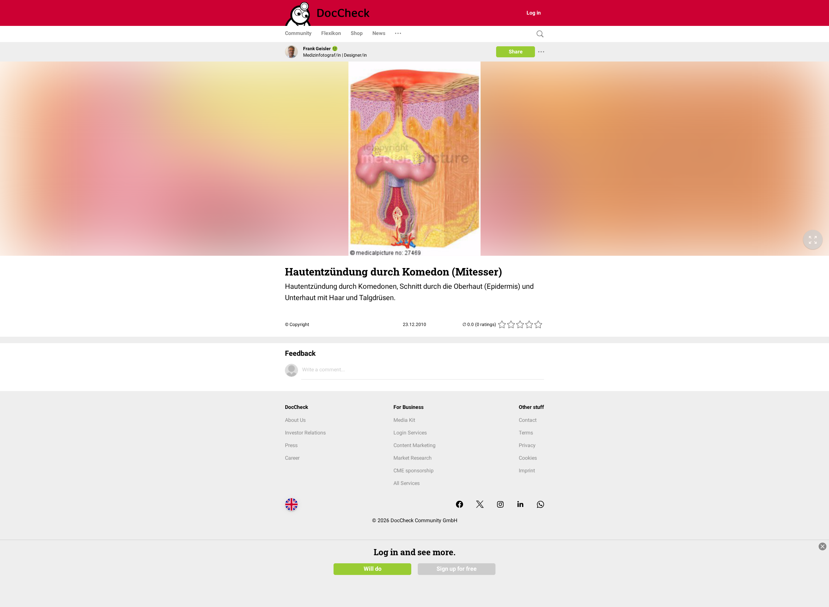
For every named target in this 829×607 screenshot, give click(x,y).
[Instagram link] (500, 505)
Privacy (527, 445)
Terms (526, 433)
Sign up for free (457, 569)
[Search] (538, 34)
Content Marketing (414, 445)
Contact (528, 420)
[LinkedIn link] (520, 505)
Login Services (410, 433)
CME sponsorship (413, 470)
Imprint (527, 470)
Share (516, 52)
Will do (372, 569)
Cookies (528, 458)
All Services (406, 483)
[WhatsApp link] (540, 505)
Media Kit (404, 420)
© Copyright (297, 324)
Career (292, 458)
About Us (295, 420)
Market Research (412, 458)
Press (291, 445)
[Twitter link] (480, 505)
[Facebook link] (459, 505)
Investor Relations (305, 433)
